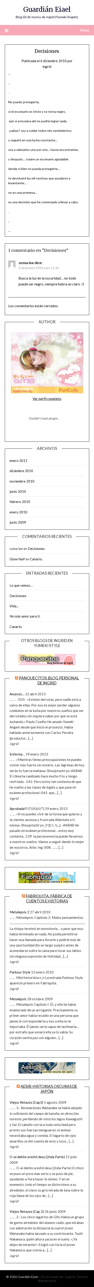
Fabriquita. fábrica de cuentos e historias (49, 898)
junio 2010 (18, 491)
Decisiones (36, 549)
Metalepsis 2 (19, 912)
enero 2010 (18, 512)
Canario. (36, 559)
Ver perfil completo (47, 399)
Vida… (14, 606)
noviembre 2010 (22, 481)
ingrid (46, 66)
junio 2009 (18, 522)
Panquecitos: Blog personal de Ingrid (49, 680)
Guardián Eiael (47, 9)
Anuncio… (17, 694)
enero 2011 (18, 460)
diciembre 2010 (21, 471)
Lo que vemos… (21, 585)
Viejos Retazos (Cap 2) (27, 1211)
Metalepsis (18, 999)
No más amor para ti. (25, 616)
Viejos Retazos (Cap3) (26, 1102)
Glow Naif (17, 559)
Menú (84, 30)
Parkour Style (20, 972)
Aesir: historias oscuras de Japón (49, 1089)
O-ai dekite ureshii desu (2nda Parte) (37, 1157)
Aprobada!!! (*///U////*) (27, 809)
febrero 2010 (20, 502)
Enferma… (17, 754)
